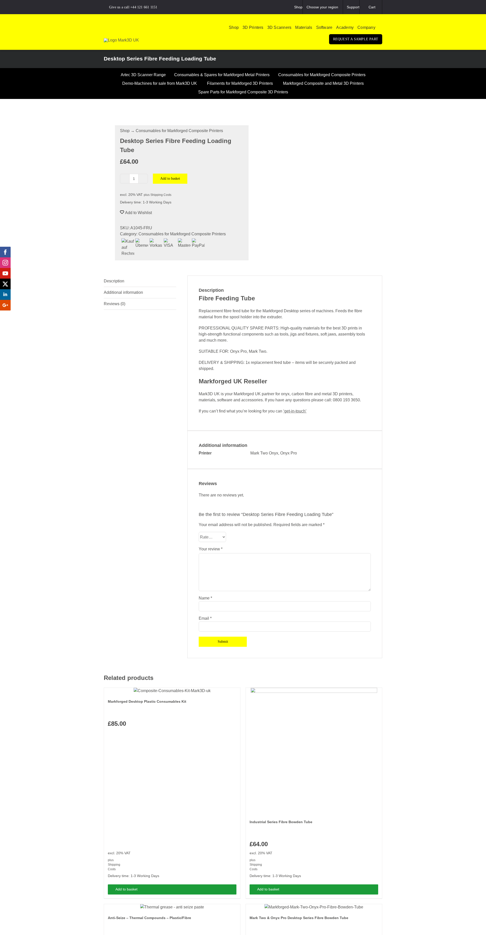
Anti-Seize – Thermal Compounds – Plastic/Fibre (149, 918)
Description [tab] (114, 281)
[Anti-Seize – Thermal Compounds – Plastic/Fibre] (172, 907)
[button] (380, 27)
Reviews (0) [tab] (114, 304)
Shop (125, 131)
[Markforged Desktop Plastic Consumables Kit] (172, 691)
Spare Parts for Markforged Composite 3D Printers (243, 92)
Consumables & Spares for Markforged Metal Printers (222, 75)
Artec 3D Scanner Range (143, 75)
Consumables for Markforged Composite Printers (322, 75)
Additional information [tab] (123, 292)
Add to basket (170, 178)
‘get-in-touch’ (295, 411)
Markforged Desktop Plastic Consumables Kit (147, 701)
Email (205, 618)
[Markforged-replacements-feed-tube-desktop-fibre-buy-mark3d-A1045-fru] (170, 110)
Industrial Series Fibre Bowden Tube (281, 822)
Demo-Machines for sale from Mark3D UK (159, 83)
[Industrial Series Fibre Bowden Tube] (314, 751)
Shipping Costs (160, 195)
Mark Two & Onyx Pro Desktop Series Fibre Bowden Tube (299, 918)
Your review (210, 549)
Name (205, 598)
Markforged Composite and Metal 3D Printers (323, 83)
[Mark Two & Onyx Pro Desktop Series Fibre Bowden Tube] (314, 907)
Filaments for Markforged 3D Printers (240, 83)
